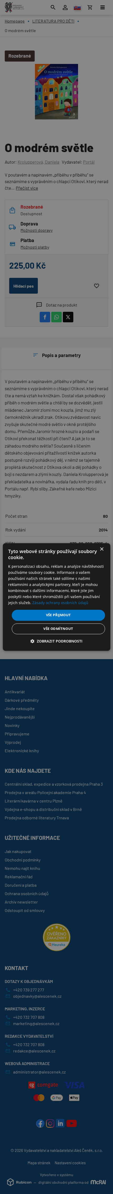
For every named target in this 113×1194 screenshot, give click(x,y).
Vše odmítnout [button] (58, 628)
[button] (56, 641)
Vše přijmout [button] (58, 615)
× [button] (102, 549)
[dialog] (56, 597)
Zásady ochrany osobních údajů (60, 602)
